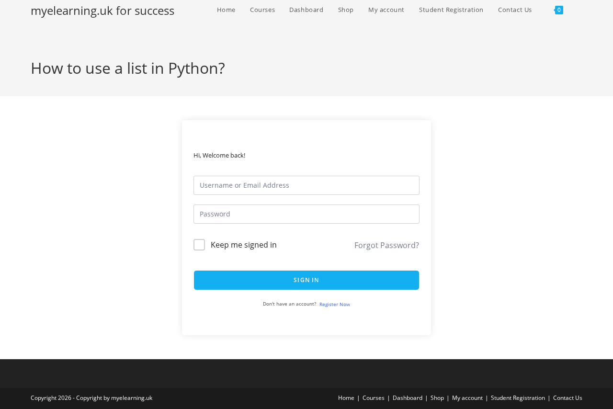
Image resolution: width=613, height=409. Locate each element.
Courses (374, 398)
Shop (437, 398)
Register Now (334, 304)
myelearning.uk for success (102, 10)
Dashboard (407, 398)
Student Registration (518, 398)
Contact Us (567, 398)
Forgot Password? (386, 245)
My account (467, 398)
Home (346, 398)
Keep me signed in (244, 244)
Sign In (306, 280)
